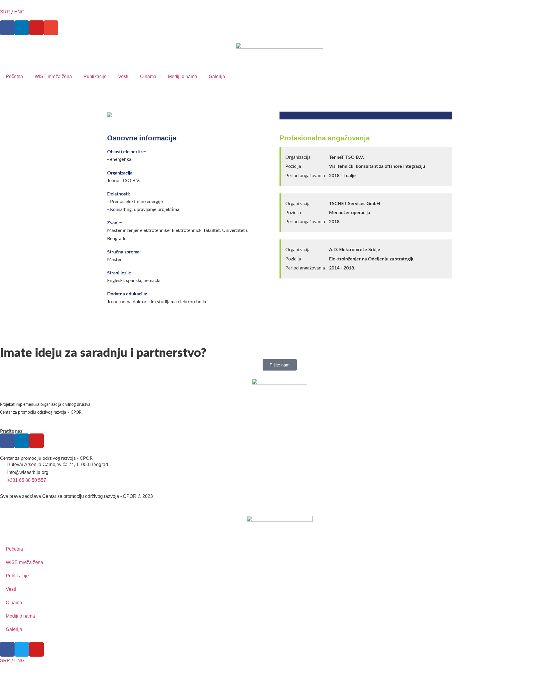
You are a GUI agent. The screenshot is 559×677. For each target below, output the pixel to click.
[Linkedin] (22, 27)
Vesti (123, 76)
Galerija (217, 76)
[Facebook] (7, 27)
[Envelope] (51, 27)
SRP (5, 11)
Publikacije (95, 76)
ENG (19, 11)
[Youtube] (36, 27)
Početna (14, 76)
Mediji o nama (182, 76)
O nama (148, 76)
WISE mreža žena (53, 76)
